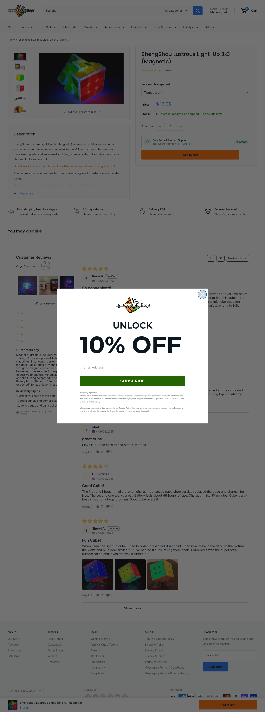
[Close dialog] (202, 294)
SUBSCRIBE (132, 381)
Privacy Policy (124, 408)
